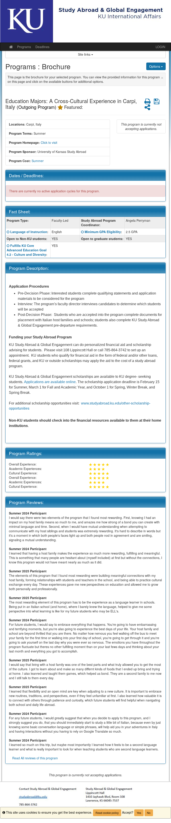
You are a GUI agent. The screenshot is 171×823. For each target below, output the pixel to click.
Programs (24, 47)
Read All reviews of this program (35, 758)
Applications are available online (50, 382)
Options (155, 66)
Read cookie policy (107, 813)
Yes (139, 813)
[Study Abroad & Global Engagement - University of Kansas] (85, 21)
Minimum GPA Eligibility (103, 232)
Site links (84, 54)
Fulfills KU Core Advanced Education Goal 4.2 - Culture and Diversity (27, 250)
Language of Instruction (28, 232)
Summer (38, 161)
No (149, 813)
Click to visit (49, 142)
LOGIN (160, 47)
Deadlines (42, 47)
